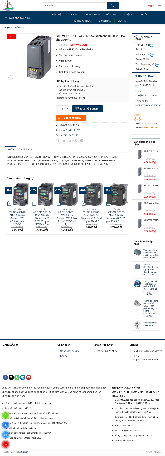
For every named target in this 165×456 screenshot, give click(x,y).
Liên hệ (122, 21)
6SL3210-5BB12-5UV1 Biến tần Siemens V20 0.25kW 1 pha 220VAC (17, 218)
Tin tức (143, 14)
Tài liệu (126, 14)
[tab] (10, 149)
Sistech (24, 452)
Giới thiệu (57, 14)
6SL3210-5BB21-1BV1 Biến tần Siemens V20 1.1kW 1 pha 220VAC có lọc (67, 218)
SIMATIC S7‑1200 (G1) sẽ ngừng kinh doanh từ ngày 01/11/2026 (150, 269)
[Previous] (6, 208)
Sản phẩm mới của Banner (150, 324)
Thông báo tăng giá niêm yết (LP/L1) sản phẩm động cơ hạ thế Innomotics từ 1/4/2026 (150, 308)
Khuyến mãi (104, 21)
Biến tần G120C (71, 135)
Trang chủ (7, 27)
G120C (28, 27)
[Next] (126, 208)
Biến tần (18, 27)
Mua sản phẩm (89, 108)
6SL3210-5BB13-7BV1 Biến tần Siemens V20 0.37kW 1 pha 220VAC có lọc (42, 218)
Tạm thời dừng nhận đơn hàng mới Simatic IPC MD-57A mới (150, 254)
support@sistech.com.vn (148, 105)
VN (148, 5)
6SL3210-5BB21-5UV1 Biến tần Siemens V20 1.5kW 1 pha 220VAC (91, 217)
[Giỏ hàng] (159, 5)
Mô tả (10, 149)
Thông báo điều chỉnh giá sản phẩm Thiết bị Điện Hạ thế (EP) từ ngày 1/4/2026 (150, 287)
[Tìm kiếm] (112, 5)
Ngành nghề (91, 14)
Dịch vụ (73, 14)
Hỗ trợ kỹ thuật (82, 21)
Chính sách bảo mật (70, 351)
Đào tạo (111, 14)
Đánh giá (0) (25, 149)
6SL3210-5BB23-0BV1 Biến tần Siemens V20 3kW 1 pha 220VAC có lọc (116, 217)
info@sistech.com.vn (146, 95)
